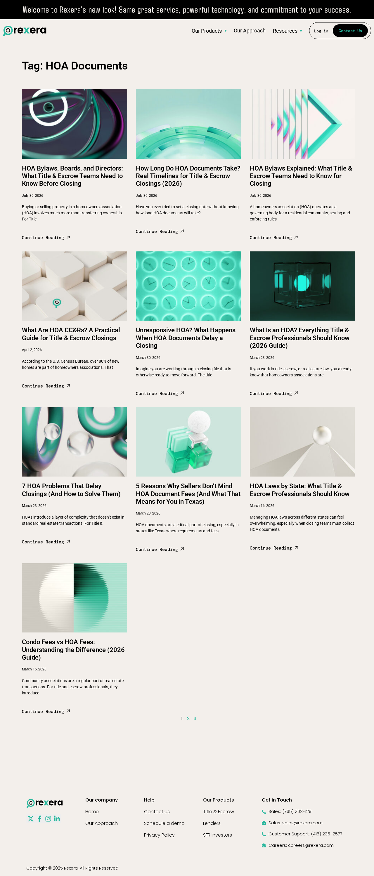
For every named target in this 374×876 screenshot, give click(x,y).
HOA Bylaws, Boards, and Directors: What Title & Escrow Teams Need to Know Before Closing (72, 176)
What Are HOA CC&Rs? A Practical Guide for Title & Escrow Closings (71, 333)
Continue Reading (44, 238)
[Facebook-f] (39, 818)
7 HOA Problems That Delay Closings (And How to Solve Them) (71, 489)
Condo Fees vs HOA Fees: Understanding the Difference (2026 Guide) (73, 649)
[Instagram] (48, 818)
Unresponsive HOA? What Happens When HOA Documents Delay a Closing (186, 337)
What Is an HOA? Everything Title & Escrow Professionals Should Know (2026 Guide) (299, 337)
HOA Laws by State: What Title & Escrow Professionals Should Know (299, 489)
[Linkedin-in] (57, 818)
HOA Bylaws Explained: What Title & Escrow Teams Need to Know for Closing (301, 176)
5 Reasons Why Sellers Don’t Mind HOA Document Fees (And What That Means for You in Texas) (188, 493)
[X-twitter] (30, 818)
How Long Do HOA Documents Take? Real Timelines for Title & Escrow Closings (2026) (188, 176)
